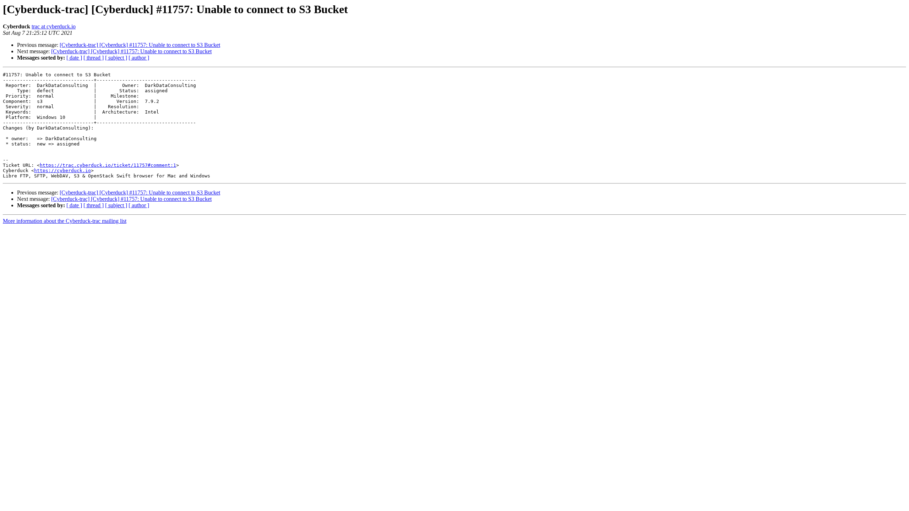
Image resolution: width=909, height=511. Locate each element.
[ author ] (139, 58)
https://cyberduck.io (62, 170)
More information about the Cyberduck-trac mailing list (64, 221)
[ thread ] (93, 58)
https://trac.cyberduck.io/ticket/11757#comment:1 (108, 165)
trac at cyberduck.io (54, 26)
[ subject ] (116, 58)
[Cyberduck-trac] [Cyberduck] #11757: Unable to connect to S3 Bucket (140, 45)
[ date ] (74, 58)
